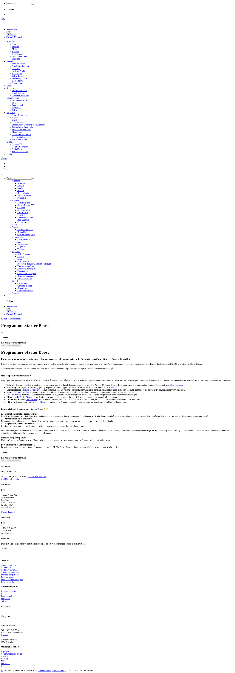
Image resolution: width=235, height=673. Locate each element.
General (44, 670)
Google (16, 479)
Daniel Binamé (25, 397)
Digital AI (5, 598)
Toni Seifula (16, 395)
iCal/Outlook (6, 479)
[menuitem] (8, 35)
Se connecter (12, 29)
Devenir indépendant (10, 575)
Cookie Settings (59, 670)
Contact (4, 635)
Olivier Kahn (31, 399)
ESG (3, 594)
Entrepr (8, 591)
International (6, 596)
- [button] (1, 551)
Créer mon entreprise (10, 572)
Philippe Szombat (21, 392)
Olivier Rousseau (110, 387)
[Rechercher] (33, 4)
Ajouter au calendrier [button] (37, 476)
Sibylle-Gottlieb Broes (32, 390)
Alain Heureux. (176, 385)
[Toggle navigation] (8, 169)
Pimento (43, 402)
